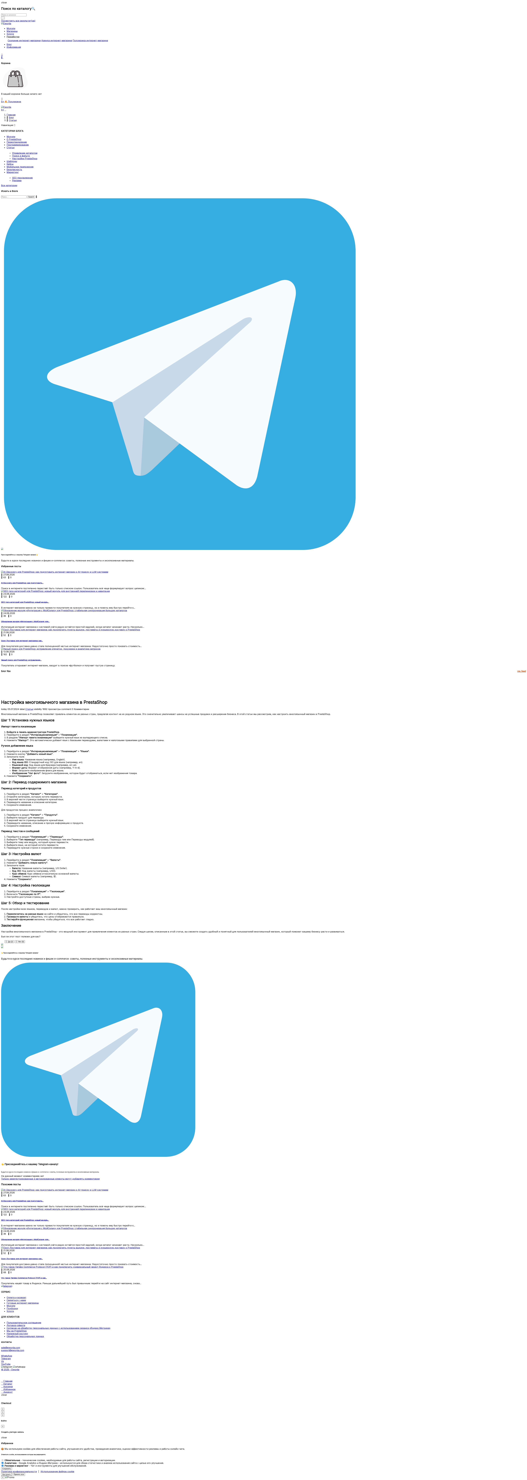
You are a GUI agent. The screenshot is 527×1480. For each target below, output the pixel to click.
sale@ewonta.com (10, 1347)
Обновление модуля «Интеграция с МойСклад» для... (25, 621)
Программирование (18, 144)
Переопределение (17, 142)
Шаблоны (12, 161)
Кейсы (10, 164)
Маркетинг (13, 172)
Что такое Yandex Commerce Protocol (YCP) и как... (24, 1278)
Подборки (12, 1308)
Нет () (20, 942)
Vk (2, 1361)
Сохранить (6, 1469)
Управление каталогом (24, 153)
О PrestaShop (14, 139)
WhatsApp (6, 1355)
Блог (9, 44)
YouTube (5, 1364)
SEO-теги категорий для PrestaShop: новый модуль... (25, 602)
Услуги (10, 34)
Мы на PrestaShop (17, 1330)
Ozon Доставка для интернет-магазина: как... (22, 641)
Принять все (19, 1474)
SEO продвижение (22, 177)
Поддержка (13, 101)
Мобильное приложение (20, 166)
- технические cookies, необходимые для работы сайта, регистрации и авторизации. (60, 1460)
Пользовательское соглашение (24, 1322)
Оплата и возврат (16, 1297)
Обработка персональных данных (25, 1336)
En (2, 101)
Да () (9, 942)
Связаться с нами (16, 1300)
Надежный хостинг (17, 1333)
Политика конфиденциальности (19, 1471)
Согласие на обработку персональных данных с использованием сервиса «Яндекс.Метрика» (58, 1328)
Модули (11, 28)
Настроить (6, 1474)
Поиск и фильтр (21, 155)
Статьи (10, 147)
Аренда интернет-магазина (56, 40)
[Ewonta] (6, 23)
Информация (14, 47)
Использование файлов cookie (57, 1471)
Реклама (16, 180)
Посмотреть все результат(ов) (18, 20)
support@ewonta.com (12, 1350)
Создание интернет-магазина (24, 40)
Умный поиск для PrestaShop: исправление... (21, 660)
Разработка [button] (13, 36)
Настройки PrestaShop (24, 158)
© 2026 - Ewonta (10, 1369)
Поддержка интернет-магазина (90, 40)
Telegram (6, 1358)
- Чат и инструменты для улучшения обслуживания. (46, 1465)
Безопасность (14, 169)
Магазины (12, 31)
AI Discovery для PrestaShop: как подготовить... (22, 583)
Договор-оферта (16, 1325)
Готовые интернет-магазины (23, 1303)
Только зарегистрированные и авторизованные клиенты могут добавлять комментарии (50, 1178)
